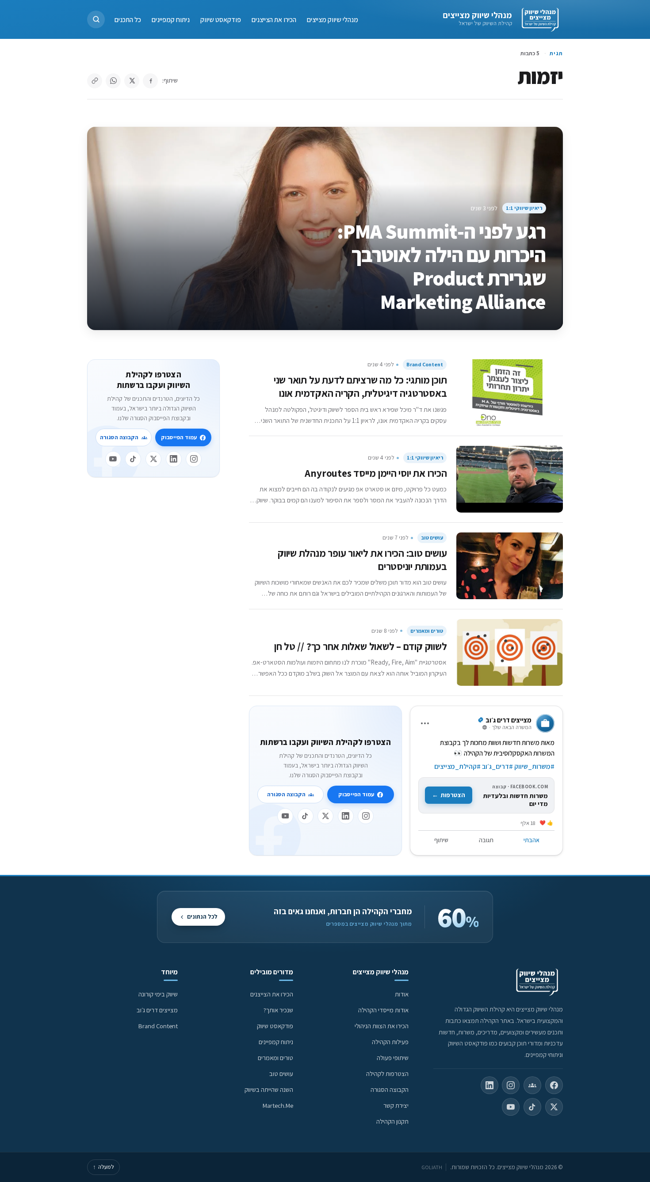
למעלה (103, 1167)
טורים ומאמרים (426, 630)
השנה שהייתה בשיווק (269, 1089)
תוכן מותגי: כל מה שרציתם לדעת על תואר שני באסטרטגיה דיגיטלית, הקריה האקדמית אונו (360, 386)
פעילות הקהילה (390, 1042)
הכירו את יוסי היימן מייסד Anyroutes (376, 473)
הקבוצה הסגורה (286, 794)
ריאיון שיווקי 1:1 (524, 208)
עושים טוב (432, 537)
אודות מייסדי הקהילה (383, 1010)
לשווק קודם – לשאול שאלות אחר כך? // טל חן (360, 646)
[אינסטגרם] (366, 816)
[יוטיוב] (285, 816)
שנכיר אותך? (278, 1010)
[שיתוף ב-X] (131, 80)
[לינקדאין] (346, 816)
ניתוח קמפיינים (171, 19)
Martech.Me (278, 1105)
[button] (96, 19)
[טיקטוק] (306, 816)
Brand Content (424, 364)
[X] (325, 816)
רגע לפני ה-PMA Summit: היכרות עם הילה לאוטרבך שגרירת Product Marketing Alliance (441, 266)
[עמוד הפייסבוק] (554, 1085)
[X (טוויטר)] (554, 1107)
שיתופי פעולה (393, 1057)
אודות (402, 994)
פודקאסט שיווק (220, 19)
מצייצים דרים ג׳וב (157, 1010)
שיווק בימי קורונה (158, 994)
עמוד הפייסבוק (356, 794)
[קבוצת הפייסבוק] (532, 1085)
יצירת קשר (396, 1105)
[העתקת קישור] (94, 80)
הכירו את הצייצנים (274, 19)
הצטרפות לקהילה (387, 1073)
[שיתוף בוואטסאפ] (113, 80)
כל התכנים (128, 19)
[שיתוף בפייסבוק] (150, 80)
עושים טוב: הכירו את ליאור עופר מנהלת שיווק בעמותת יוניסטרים (362, 559)
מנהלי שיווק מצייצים (477, 15)
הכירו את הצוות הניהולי (382, 1026)
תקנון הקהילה (392, 1121)
